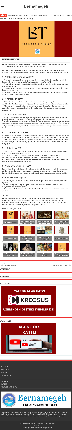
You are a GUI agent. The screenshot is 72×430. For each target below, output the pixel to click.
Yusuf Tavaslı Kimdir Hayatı (60, 264)
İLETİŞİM (4, 372)
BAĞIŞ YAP (5, 369)
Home (4, 18)
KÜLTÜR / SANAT (14, 18)
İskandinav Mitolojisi (10, 264)
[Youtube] (37, 425)
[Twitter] (35, 425)
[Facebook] (33, 425)
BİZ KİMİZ (4, 367)
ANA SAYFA (5, 381)
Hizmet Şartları (6, 375)
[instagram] (38, 425)
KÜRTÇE (4, 384)
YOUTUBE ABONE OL (9, 387)
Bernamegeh (36, 6)
